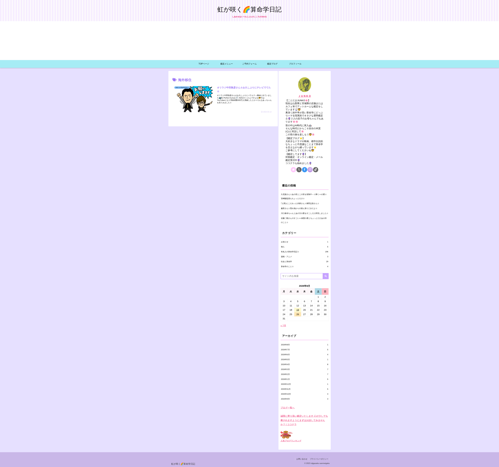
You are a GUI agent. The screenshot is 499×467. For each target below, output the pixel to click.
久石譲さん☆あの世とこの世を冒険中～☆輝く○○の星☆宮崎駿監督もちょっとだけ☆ (304, 196)
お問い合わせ (301, 459)
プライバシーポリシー (319, 459)
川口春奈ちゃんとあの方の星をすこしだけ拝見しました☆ (304, 213)
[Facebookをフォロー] (304, 169)
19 (297, 310)
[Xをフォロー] (299, 169)
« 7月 (283, 325)
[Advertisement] (249, 40)
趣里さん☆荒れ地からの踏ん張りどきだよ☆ (299, 208)
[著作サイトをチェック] (293, 169)
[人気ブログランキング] (286, 434)
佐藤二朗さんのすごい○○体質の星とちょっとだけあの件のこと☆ (304, 220)
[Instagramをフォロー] (310, 169)
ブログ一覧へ (288, 407)
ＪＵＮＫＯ (304, 96)
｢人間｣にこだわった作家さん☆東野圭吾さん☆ (300, 203)
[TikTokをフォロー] (315, 169)
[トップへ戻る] (495, 463)
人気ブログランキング (291, 440)
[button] (326, 276)
